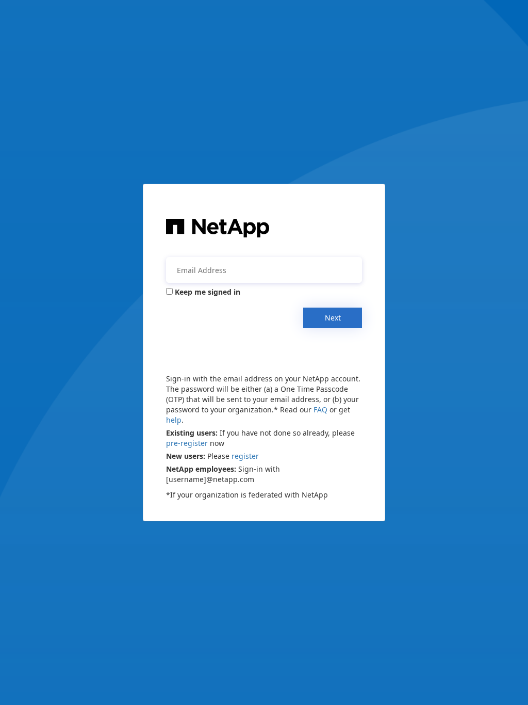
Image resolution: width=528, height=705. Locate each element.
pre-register (187, 443)
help (174, 420)
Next (333, 318)
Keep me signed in (207, 292)
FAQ (320, 409)
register (245, 456)
